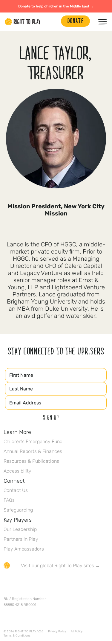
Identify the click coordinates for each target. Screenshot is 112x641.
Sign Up (51, 417)
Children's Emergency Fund (33, 441)
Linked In (44, 583)
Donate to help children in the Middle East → (56, 6)
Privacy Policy (57, 631)
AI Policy (76, 631)
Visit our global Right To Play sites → (60, 565)
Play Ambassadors (24, 549)
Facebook (7, 583)
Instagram (32, 583)
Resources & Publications (31, 461)
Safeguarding (18, 510)
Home (23, 21)
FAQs (9, 500)
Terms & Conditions (17, 635)
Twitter (19, 583)
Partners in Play (21, 539)
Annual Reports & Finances (33, 451)
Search (53, 22)
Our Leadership (20, 529)
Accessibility (17, 471)
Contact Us (16, 490)
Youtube (57, 583)
